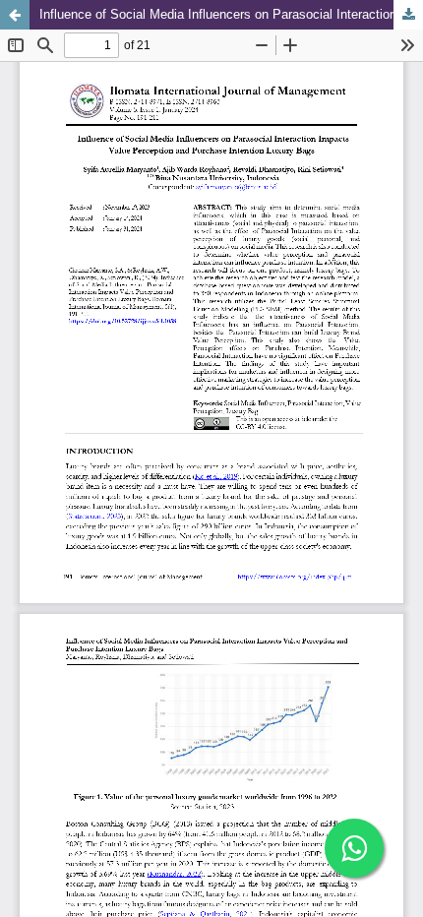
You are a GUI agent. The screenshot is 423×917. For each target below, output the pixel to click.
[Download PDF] (408, 15)
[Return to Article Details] (15, 15)
